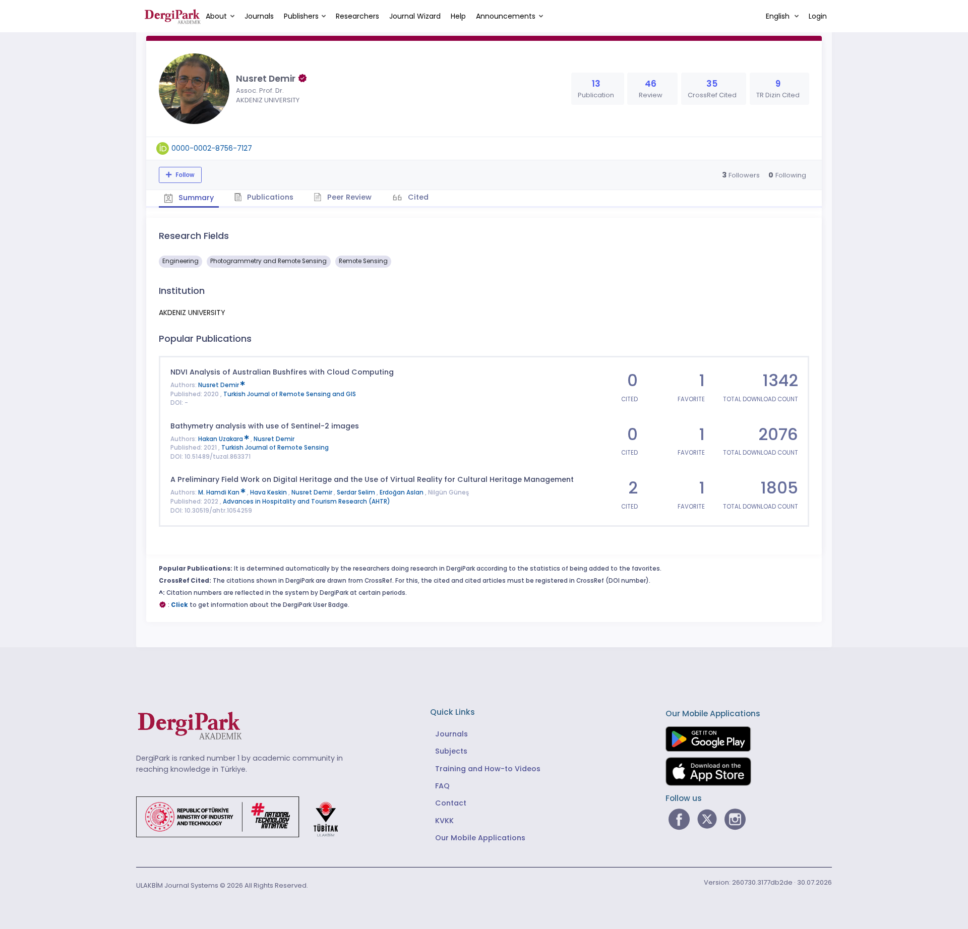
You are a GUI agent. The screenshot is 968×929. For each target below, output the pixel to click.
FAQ (442, 786)
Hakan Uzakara (221, 439)
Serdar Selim (357, 492)
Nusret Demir (219, 385)
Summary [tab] (195, 198)
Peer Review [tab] (348, 197)
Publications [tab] (269, 197)
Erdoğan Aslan (402, 492)
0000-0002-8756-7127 (211, 148)
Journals (259, 16)
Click (179, 605)
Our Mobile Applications (480, 838)
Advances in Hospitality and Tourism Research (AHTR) (306, 502)
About (216, 16)
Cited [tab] (417, 197)
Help (458, 16)
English (779, 16)
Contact (450, 803)
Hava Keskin (269, 492)
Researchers (357, 16)
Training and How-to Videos (487, 769)
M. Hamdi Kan (219, 492)
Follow (184, 175)
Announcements (505, 16)
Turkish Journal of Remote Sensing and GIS (289, 394)
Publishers (301, 16)
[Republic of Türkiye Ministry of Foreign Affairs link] (243, 816)
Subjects (451, 751)
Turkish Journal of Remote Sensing (275, 448)
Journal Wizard (415, 16)
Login (818, 16)
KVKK (444, 821)
